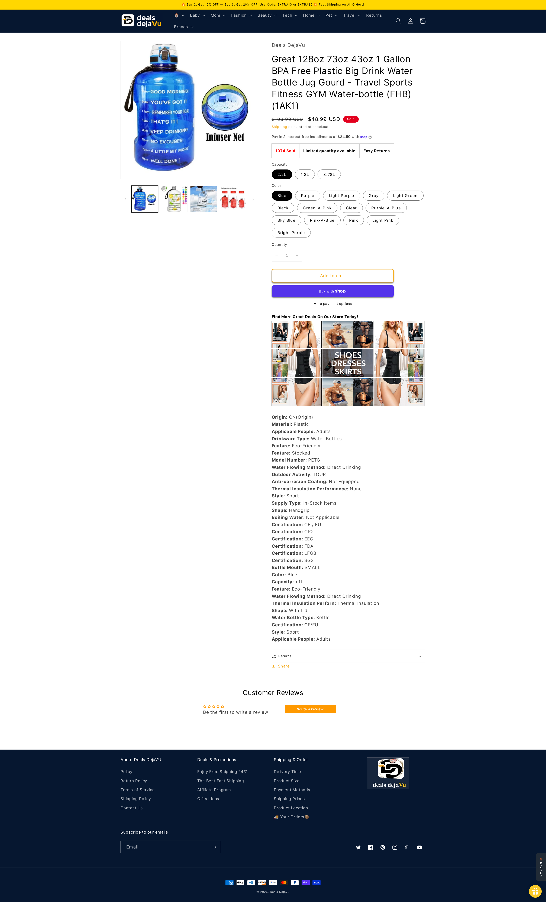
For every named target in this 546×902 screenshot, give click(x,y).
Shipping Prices (289, 798)
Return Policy (134, 780)
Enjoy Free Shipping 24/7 (222, 771)
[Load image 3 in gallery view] (203, 199)
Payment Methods (292, 789)
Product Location (291, 807)
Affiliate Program (214, 789)
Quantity (279, 244)
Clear (351, 208)
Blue (282, 195)
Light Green (405, 195)
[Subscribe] (214, 847)
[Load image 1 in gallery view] (144, 199)
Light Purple (341, 195)
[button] (179, 15)
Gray (374, 195)
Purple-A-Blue (386, 208)
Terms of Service (138, 789)
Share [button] (284, 666)
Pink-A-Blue (322, 220)
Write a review (310, 709)
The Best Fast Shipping (220, 780)
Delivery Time (287, 771)
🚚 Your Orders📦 (291, 816)
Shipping (279, 127)
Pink (353, 220)
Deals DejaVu (280, 891)
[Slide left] (125, 199)
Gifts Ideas (208, 798)
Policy (126, 771)
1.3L (305, 174)
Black (283, 208)
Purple (308, 195)
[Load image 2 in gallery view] (174, 199)
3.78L (329, 174)
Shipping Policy (136, 798)
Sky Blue (286, 220)
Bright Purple (291, 232)
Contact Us (132, 807)
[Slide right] (253, 199)
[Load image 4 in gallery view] (233, 199)
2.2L (281, 174)
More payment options (333, 304)
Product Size (286, 780)
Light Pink (382, 220)
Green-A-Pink (317, 208)
